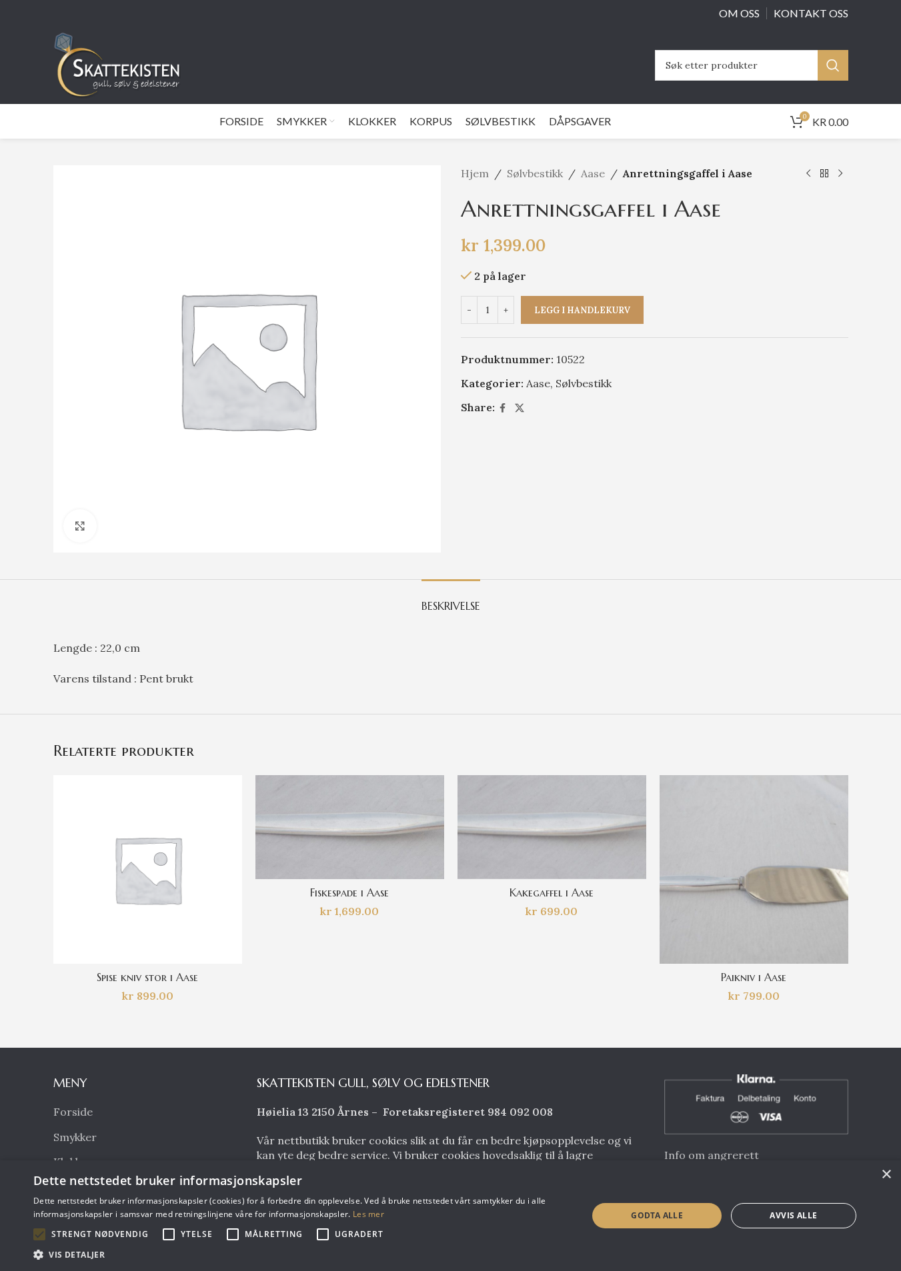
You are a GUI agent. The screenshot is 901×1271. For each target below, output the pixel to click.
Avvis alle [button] (793, 1215)
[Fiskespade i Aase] (349, 827)
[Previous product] (808, 174)
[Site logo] (120, 64)
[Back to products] (824, 174)
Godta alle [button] (657, 1215)
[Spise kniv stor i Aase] (147, 869)
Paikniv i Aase (753, 977)
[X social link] (519, 408)
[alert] (450, 1215)
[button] (39, 1234)
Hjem (475, 173)
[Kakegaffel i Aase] (552, 827)
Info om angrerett (711, 1155)
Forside (73, 1111)
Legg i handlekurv (582, 310)
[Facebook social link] (503, 408)
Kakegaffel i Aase (552, 892)
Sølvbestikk (535, 173)
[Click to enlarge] (80, 526)
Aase (593, 173)
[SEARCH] (833, 65)
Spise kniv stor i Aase (147, 977)
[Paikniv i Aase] (754, 869)
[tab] (450, 599)
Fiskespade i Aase (349, 892)
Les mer (368, 1214)
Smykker (75, 1137)
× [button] (886, 1175)
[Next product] (840, 174)
